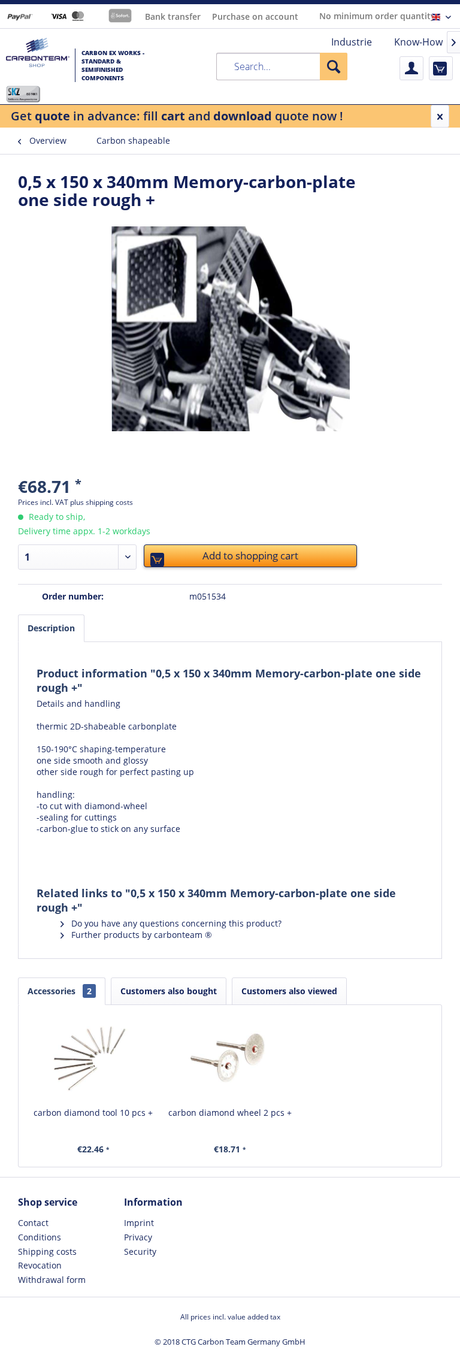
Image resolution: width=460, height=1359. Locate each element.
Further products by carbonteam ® (140, 934)
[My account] (411, 68)
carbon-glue (64, 828)
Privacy (138, 1237)
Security (140, 1251)
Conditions (39, 1237)
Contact (33, 1222)
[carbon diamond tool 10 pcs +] (93, 1059)
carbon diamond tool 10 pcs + (93, 1112)
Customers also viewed (289, 991)
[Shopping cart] (441, 68)
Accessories (60, 991)
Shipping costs (47, 1251)
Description (51, 628)
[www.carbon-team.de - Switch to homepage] (37, 62)
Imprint (139, 1222)
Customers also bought (168, 991)
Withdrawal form (52, 1279)
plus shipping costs (101, 502)
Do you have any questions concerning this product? (175, 923)
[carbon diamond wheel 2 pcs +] (230, 1059)
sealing (55, 817)
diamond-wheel (115, 806)
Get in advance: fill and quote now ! (177, 116)
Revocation (40, 1265)
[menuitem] (351, 42)
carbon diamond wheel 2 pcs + (230, 1112)
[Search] (333, 66)
